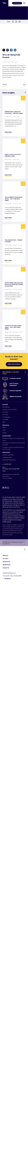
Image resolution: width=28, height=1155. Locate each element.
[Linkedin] (6, 488)
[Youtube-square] (8, 488)
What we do (5, 425)
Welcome (5, 555)
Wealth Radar (6, 452)
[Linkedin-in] (15, 50)
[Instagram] (7, 50)
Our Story (5, 404)
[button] (13, 21)
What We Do (6, 561)
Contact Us (6, 568)
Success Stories (6, 436)
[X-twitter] (3, 50)
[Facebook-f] (11, 50)
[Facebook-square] (3, 488)
